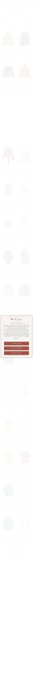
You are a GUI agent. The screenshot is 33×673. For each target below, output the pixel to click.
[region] (16, 336)
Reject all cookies (16, 348)
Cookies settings (16, 343)
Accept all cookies (16, 353)
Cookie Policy (16, 338)
